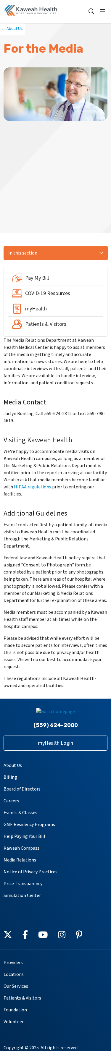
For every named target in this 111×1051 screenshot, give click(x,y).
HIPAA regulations (32, 487)
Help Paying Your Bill (24, 836)
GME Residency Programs (29, 824)
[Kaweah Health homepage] (46, 11)
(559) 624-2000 (55, 725)
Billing (10, 777)
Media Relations (20, 860)
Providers (13, 962)
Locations (14, 974)
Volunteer (14, 1021)
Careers (11, 801)
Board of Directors (22, 789)
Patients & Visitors (22, 998)
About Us (13, 765)
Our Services (16, 986)
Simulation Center (22, 895)
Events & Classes (20, 812)
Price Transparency (23, 883)
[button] (103, 11)
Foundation (15, 1010)
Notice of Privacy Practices (30, 872)
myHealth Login (55, 743)
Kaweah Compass (21, 848)
